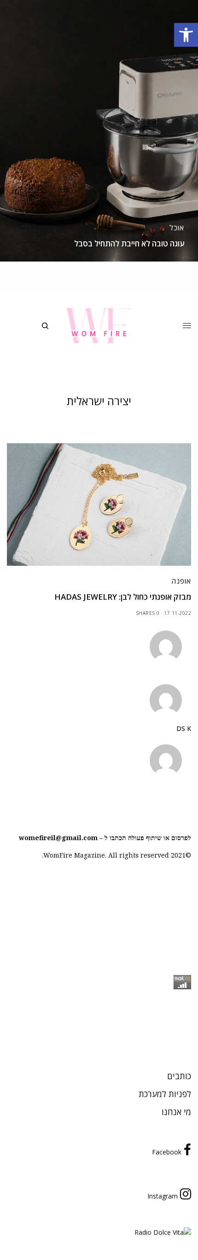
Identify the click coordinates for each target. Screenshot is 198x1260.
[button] (186, 35)
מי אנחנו (176, 1111)
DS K (183, 728)
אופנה (181, 581)
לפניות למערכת (165, 1093)
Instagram (162, 1196)
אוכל (176, 228)
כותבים (179, 1076)
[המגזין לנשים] (99, 325)
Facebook (166, 1152)
